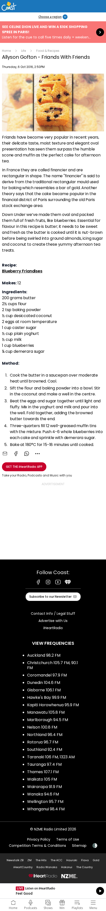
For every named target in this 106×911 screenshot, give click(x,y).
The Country (84, 867)
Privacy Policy (38, 839)
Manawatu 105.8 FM (46, 712)
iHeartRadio (53, 627)
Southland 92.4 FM (44, 749)
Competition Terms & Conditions (37, 845)
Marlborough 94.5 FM (47, 720)
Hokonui (66, 867)
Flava (85, 860)
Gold (96, 860)
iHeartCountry (23, 867)
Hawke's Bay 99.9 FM (46, 697)
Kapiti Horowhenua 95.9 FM (53, 705)
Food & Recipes (47, 51)
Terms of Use (67, 839)
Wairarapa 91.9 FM (44, 787)
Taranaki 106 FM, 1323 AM (51, 757)
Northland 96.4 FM (44, 734)
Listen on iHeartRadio (53, 890)
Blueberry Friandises (22, 271)
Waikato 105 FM (42, 779)
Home (6, 51)
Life (23, 51)
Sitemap (79, 845)
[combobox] (37, 454)
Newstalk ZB (15, 860)
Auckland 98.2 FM (43, 655)
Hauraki (71, 860)
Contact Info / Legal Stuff (53, 613)
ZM (29, 860)
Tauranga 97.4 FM (44, 764)
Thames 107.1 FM (43, 772)
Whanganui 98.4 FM (46, 809)
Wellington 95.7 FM (45, 801)
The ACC (56, 860)
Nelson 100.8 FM (42, 727)
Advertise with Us (53, 620)
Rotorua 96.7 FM (42, 742)
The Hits (41, 860)
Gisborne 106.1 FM (44, 690)
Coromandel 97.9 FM (47, 675)
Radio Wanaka (46, 867)
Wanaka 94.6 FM (43, 794)
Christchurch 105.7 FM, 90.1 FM (52, 665)
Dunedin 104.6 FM (43, 682)
